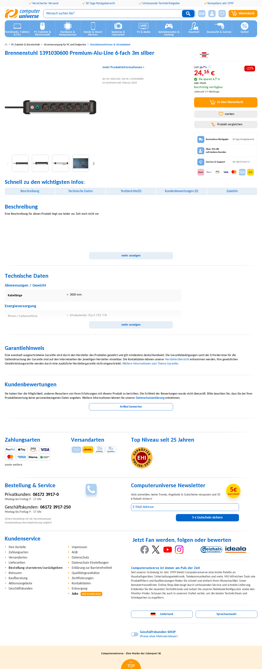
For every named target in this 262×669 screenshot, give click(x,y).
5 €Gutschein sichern (207, 517)
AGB (75, 552)
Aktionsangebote (20, 583)
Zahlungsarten (18, 552)
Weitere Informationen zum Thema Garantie (150, 363)
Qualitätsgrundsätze (86, 573)
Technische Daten (80, 191)
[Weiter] (94, 163)
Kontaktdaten (81, 583)
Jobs (86, 594)
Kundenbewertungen (181, 191)
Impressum (79, 547)
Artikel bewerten (131, 406)
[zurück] (7, 163)
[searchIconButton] (188, 13)
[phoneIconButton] (91, 489)
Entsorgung (79, 588)
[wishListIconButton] (222, 13)
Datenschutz (80, 557)
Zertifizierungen (82, 578)
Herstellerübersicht (177, 359)
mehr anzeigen (131, 255)
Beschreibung (30, 191)
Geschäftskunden (20, 588)
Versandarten (18, 557)
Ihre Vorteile (17, 547)
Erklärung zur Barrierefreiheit (92, 568)
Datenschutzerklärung (150, 398)
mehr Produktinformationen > (123, 67)
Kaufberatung (18, 578)
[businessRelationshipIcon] (201, 13)
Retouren (15, 573)
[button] (200, 13)
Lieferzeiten (17, 563)
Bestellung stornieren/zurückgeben (36, 568)
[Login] (212, 13)
